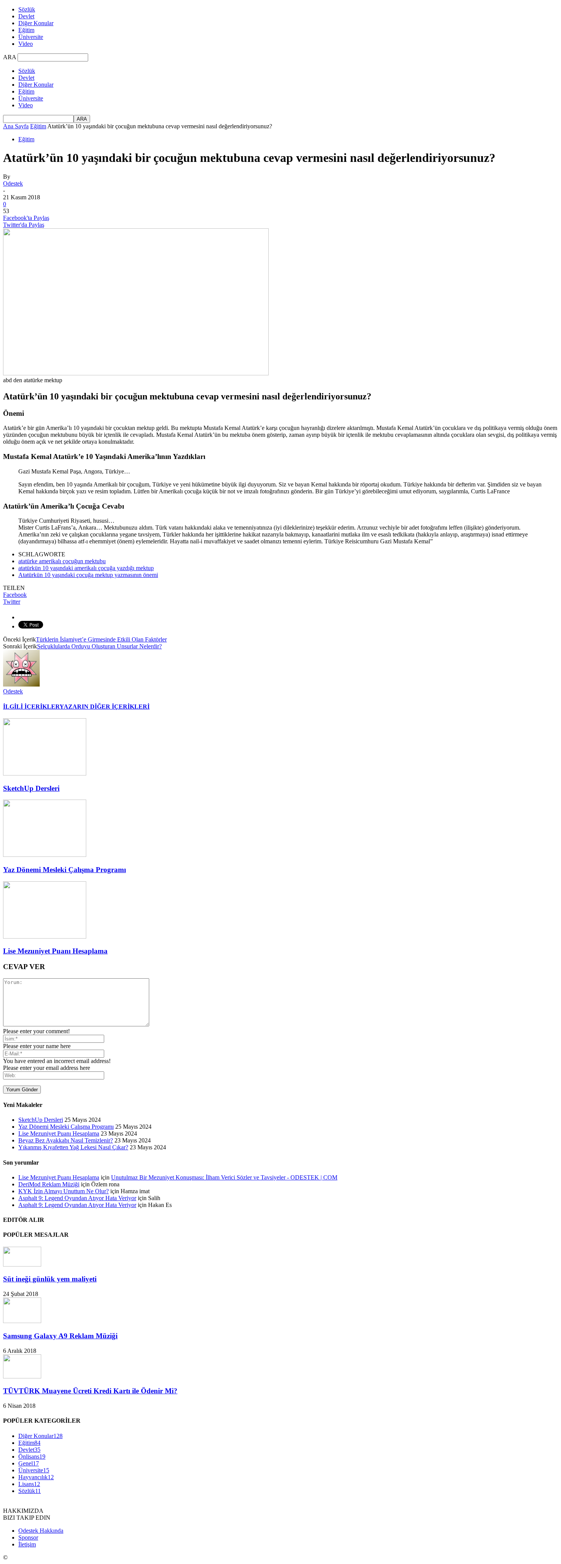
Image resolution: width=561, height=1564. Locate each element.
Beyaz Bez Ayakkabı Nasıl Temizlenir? (65, 1140)
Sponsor (28, 1537)
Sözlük (26, 9)
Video (25, 43)
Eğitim (26, 30)
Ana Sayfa (16, 126)
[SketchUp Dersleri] (44, 773)
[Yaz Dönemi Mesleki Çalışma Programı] (44, 854)
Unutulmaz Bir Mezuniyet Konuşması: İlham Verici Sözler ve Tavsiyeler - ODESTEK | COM (224, 1177)
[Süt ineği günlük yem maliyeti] (22, 1264)
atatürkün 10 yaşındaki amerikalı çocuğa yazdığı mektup (86, 568)
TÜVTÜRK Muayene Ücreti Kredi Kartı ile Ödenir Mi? (90, 1391)
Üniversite (30, 37)
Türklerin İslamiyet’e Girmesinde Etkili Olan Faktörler (101, 639)
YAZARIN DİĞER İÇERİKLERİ (105, 706)
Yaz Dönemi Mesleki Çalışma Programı (64, 870)
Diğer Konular (35, 23)
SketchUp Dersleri (31, 788)
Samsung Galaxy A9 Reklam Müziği (60, 1336)
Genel (28, 1463)
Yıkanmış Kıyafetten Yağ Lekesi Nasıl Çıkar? (73, 1147)
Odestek (13, 183)
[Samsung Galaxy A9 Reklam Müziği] (22, 1321)
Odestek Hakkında (40, 1530)
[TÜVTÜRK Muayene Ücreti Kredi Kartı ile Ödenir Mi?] (22, 1376)
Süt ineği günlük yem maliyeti (50, 1279)
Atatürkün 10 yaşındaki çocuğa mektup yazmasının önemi (88, 575)
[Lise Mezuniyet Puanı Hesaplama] (44, 936)
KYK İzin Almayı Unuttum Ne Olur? (63, 1191)
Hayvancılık (36, 1477)
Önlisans (31, 1456)
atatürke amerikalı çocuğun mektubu (62, 561)
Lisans (29, 1484)
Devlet (26, 16)
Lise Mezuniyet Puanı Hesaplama (55, 951)
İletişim (27, 1544)
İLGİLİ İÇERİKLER (31, 706)
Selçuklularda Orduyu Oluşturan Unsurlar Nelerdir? (99, 646)
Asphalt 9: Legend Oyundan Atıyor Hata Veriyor (77, 1198)
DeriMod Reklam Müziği (48, 1184)
